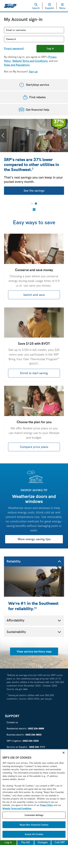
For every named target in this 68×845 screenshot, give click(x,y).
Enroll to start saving (34, 373)
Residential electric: (25, 728)
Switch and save (34, 295)
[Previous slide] (3, 135)
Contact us (12, 722)
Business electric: (24, 734)
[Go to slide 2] (36, 203)
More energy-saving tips (34, 539)
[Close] (63, 752)
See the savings (34, 190)
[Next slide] (64, 135)
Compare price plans (34, 447)
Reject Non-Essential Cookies (34, 824)
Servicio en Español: (26, 746)
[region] (34, 795)
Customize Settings (34, 815)
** (35, 608)
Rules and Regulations (17, 65)
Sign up (33, 71)
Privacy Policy (46, 805)
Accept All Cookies (34, 834)
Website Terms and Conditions (30, 61)
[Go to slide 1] (32, 203)
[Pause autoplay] (34, 209)
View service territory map (34, 651)
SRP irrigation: (23, 740)
